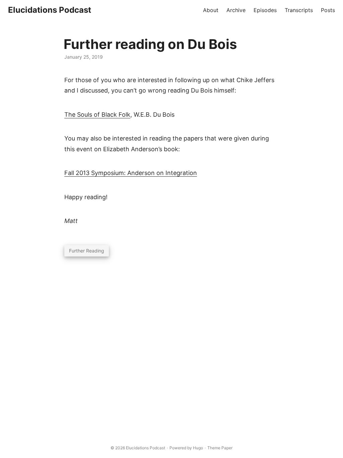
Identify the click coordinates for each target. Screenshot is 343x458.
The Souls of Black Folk (97, 114)
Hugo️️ (198, 447)
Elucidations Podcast (49, 10)
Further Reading (86, 250)
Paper (226, 447)
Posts (328, 10)
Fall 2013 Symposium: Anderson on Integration (130, 172)
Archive (236, 10)
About (210, 10)
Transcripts (299, 10)
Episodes (265, 10)
